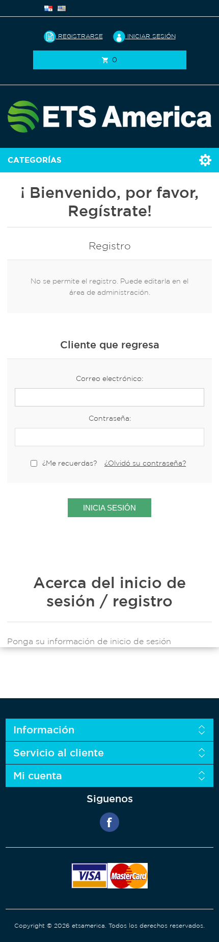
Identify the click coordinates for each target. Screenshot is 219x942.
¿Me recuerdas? (69, 463)
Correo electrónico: (109, 378)
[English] (62, 8)
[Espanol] (48, 8)
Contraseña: (110, 418)
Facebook (109, 822)
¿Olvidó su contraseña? (145, 463)
